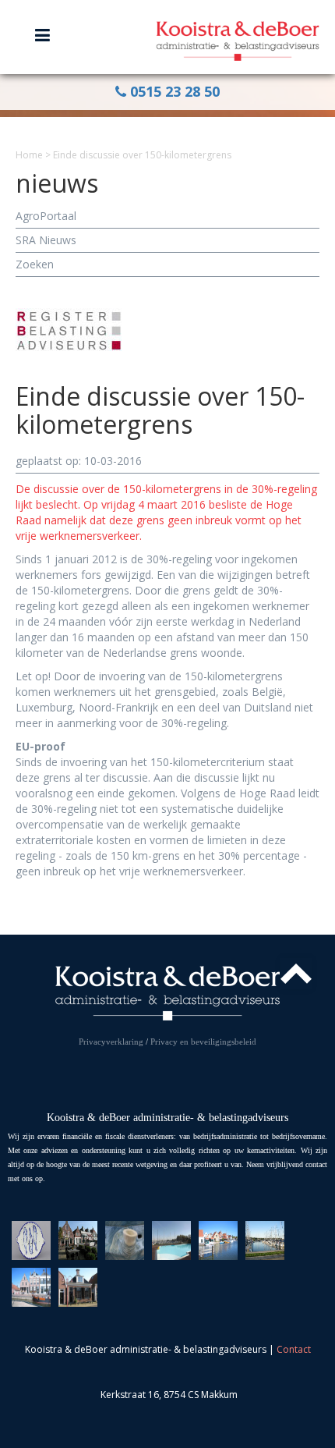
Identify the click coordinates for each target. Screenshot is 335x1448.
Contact (294, 1349)
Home (29, 154)
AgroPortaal (46, 215)
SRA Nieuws (46, 239)
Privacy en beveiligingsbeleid (203, 1041)
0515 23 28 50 (173, 91)
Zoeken (35, 264)
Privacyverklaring (111, 1041)
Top (296, 973)
